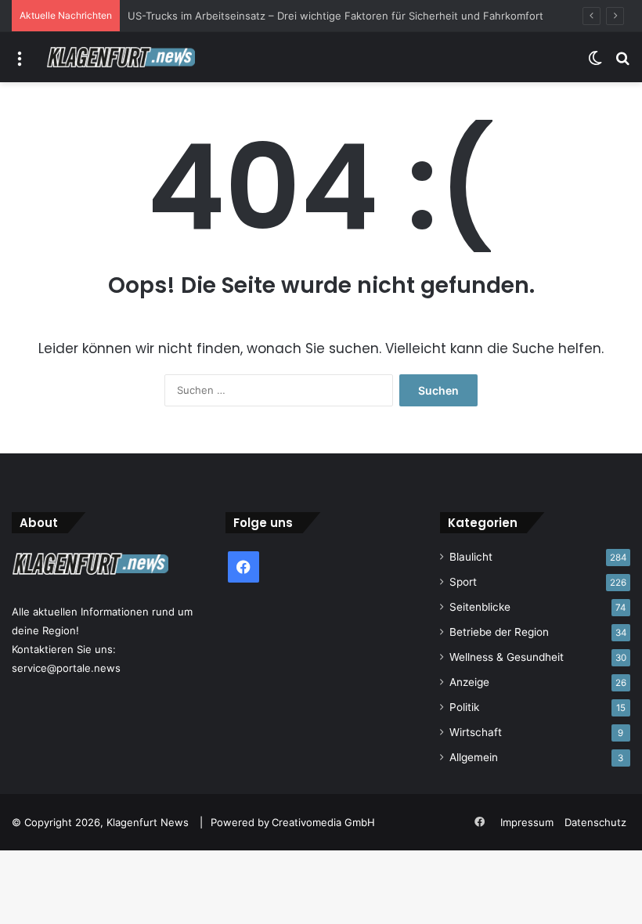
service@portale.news (66, 668)
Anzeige (469, 682)
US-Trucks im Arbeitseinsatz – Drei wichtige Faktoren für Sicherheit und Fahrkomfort (335, 15)
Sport (463, 582)
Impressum (527, 822)
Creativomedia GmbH (323, 822)
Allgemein (473, 757)
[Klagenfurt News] (120, 57)
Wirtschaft (475, 732)
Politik (464, 707)
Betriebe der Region (499, 632)
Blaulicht (470, 556)
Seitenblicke (479, 607)
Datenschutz (595, 822)
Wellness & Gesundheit (506, 657)
